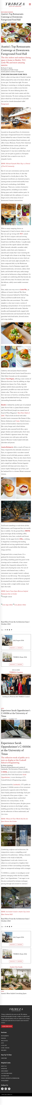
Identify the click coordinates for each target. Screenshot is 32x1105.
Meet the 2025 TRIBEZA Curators (16, 697)
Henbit (3, 405)
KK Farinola (13, 1071)
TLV (21, 234)
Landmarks (16, 784)
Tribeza (5, 22)
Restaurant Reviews (7, 12)
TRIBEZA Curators (16, 672)
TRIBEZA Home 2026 (20, 657)
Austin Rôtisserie (7, 447)
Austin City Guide (16, 967)
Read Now (12, 647)
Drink (2, 991)
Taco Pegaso (10, 379)
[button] (2, 683)
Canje (17, 421)
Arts (2, 708)
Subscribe (19, 647)
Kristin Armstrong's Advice (9, 1007)
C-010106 (4, 772)
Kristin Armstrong (8, 1015)
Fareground (5, 104)
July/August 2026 (18, 640)
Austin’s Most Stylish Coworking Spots (13, 993)
